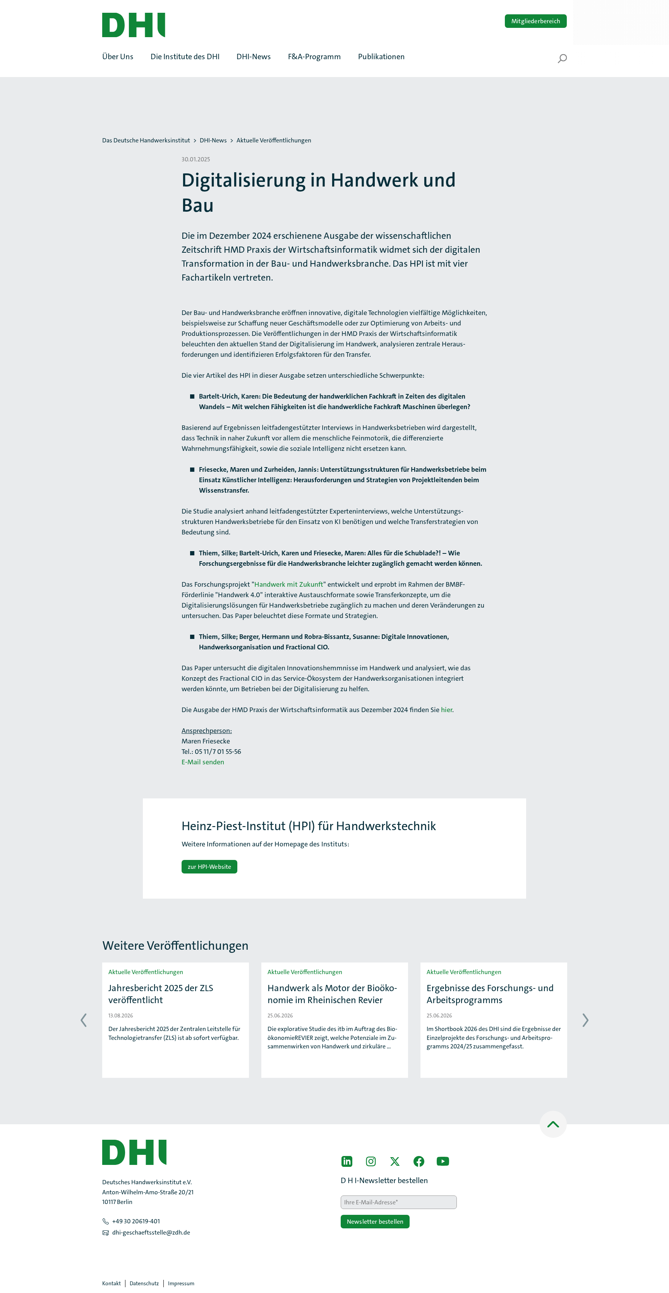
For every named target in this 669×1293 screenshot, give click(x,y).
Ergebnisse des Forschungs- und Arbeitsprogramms (490, 994)
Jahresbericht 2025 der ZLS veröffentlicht (160, 994)
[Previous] (83, 1020)
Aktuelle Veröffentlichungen (274, 140)
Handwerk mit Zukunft (288, 584)
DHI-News (213, 140)
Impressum (181, 1283)
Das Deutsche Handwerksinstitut (146, 140)
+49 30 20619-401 (136, 1221)
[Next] (585, 1020)
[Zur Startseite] (133, 25)
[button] (121, 56)
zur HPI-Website (209, 867)
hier (446, 709)
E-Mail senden (203, 762)
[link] (347, 1161)
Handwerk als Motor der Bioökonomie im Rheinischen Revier (332, 994)
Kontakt (111, 1283)
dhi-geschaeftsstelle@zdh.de (151, 1232)
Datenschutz (144, 1283)
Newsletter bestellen (375, 1222)
